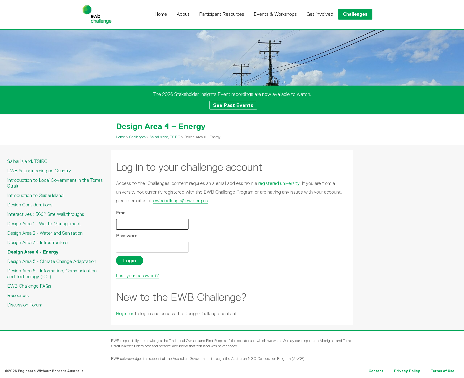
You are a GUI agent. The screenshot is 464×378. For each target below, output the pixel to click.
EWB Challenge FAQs (29, 286)
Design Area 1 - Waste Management (44, 223)
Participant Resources (221, 14)
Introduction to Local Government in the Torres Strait (55, 183)
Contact (376, 371)
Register (124, 313)
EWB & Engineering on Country (39, 170)
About (183, 14)
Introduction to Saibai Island (35, 195)
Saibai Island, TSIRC (165, 137)
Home (161, 14)
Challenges (355, 14)
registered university (278, 183)
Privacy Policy (407, 371)
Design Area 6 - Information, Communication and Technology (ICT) (52, 273)
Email (121, 212)
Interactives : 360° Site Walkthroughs (45, 214)
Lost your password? (137, 275)
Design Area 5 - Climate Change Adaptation (51, 261)
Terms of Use (442, 371)
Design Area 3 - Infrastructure (37, 242)
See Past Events (233, 105)
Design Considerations (29, 204)
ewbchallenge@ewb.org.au (180, 200)
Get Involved (319, 14)
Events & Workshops (275, 14)
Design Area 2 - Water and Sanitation (45, 233)
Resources (18, 295)
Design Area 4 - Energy (32, 251)
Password (127, 235)
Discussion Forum (24, 304)
